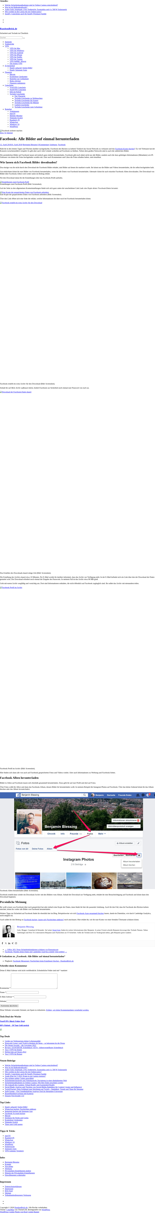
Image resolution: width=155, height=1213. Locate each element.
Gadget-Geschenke (22, 105)
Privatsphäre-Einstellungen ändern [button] (18, 1171)
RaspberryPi (9, 1138)
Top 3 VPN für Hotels (13, 1050)
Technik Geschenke (17, 94)
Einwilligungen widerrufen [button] (15, 1175)
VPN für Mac (15, 48)
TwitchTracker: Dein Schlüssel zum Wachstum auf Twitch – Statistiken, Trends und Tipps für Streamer (44, 1089)
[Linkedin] (9, 943)
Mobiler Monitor (16, 116)
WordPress (14, 127)
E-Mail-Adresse (7, 997)
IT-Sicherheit (10, 66)
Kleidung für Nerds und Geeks (16, 1118)
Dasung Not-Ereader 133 (14, 1096)
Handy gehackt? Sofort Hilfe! (21, 68)
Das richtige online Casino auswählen (19, 1078)
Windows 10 (14, 124)
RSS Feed (9, 1191)
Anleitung (53, 145)
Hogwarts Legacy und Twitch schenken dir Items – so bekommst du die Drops (35, 1043)
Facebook (62, 145)
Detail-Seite (56, 930)
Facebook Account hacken (15, 1113)
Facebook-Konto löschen (124, 149)
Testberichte (9, 44)
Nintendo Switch (16, 118)
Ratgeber (8, 109)
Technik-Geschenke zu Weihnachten (29, 98)
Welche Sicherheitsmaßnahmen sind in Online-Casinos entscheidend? (31, 5)
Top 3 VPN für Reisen (13, 1054)
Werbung (8, 1169)
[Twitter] (6, 943)
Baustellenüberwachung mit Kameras (19, 1094)
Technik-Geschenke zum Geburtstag (28, 107)
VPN (7, 46)
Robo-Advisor (15, 81)
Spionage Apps (10, 1149)
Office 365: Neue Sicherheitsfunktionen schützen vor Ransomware (31, 950)
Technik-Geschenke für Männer (27, 103)
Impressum (9, 1189)
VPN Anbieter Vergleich (14, 1151)
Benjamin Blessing (30, 145)
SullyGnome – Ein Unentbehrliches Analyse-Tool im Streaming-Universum (34, 1091)
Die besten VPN (16, 64)
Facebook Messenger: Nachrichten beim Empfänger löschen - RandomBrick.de (43, 961)
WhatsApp (14, 122)
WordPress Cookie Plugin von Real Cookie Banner (19, 1212)
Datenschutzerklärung (13, 1186)
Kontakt (8, 1164)
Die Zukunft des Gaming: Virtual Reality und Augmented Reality (30, 1085)
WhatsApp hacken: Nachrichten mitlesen (20, 1109)
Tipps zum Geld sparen (14, 1124)
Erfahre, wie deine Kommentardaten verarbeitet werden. (67, 1010)
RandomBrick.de (8, 28)
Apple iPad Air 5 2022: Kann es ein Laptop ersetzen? (25, 1076)
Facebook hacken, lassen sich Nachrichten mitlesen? (44, 920)
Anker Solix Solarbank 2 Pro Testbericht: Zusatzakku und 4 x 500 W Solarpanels (36, 9)
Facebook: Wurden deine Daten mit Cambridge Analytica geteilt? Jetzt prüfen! (36, 952)
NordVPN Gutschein (18, 90)
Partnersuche (10, 1147)
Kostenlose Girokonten (18, 77)
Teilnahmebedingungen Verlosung (18, 1195)
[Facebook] (2, 943)
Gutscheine (9, 85)
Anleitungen (14, 111)
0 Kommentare (43, 145)
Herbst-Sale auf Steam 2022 (15, 1052)
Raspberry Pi (15, 120)
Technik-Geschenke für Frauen (26, 100)
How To (3, 133)
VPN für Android (16, 53)
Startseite (8, 42)
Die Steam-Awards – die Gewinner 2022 (20, 1045)
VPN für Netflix (16, 57)
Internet (10, 133)
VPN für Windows (17, 50)
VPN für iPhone (16, 55)
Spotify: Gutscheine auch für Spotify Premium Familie (25, 14)
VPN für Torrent (16, 59)
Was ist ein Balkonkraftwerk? (16, 7)
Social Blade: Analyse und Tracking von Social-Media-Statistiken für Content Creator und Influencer (43, 1087)
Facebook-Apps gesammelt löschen (90, 913)
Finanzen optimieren (17, 83)
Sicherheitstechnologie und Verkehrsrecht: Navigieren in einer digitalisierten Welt (36, 1081)
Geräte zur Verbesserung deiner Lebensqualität (22, 1041)
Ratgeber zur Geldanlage (19, 79)
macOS (12, 113)
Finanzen (8, 72)
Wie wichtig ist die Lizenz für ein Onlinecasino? (23, 12)
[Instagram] (16, 943)
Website (3, 1001)
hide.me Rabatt (15, 92)
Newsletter (9, 1166)
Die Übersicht (20, 96)
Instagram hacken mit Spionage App (19, 1111)
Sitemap (8, 1193)
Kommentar (5, 988)
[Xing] (13, 943)
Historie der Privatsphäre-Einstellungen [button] (20, 1173)
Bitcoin (12, 74)
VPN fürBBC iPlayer (18, 61)
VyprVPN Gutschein (18, 87)
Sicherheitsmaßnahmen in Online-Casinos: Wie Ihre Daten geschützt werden (34, 1083)
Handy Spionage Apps (18, 70)
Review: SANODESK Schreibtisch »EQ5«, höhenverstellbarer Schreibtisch (34, 1048)
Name (3, 992)
